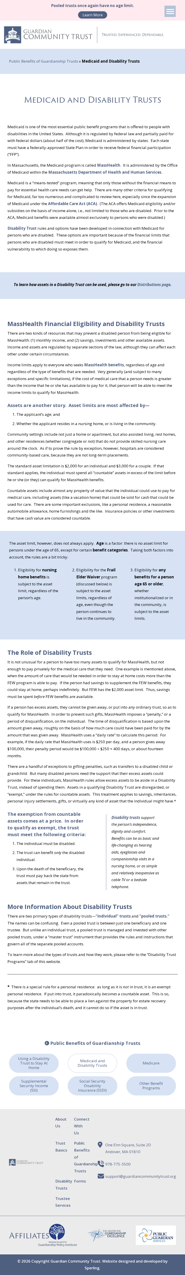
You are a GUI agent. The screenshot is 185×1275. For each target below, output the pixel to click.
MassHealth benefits (104, 364)
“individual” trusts (113, 916)
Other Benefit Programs (151, 1085)
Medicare (151, 1063)
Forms (80, 1181)
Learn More (93, 14)
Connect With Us (82, 1126)
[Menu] (170, 11)
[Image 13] (57, 1244)
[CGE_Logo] (107, 1239)
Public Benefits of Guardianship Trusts (43, 61)
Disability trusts (125, 817)
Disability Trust (22, 228)
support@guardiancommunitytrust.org (140, 1176)
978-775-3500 (118, 1164)
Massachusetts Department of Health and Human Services (104, 172)
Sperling (92, 1267)
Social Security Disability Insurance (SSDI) (92, 1086)
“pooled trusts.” (154, 916)
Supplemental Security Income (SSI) (34, 1086)
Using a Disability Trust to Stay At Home (34, 1063)
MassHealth (108, 165)
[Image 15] (156, 1241)
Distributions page (153, 284)
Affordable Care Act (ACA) (72, 203)
